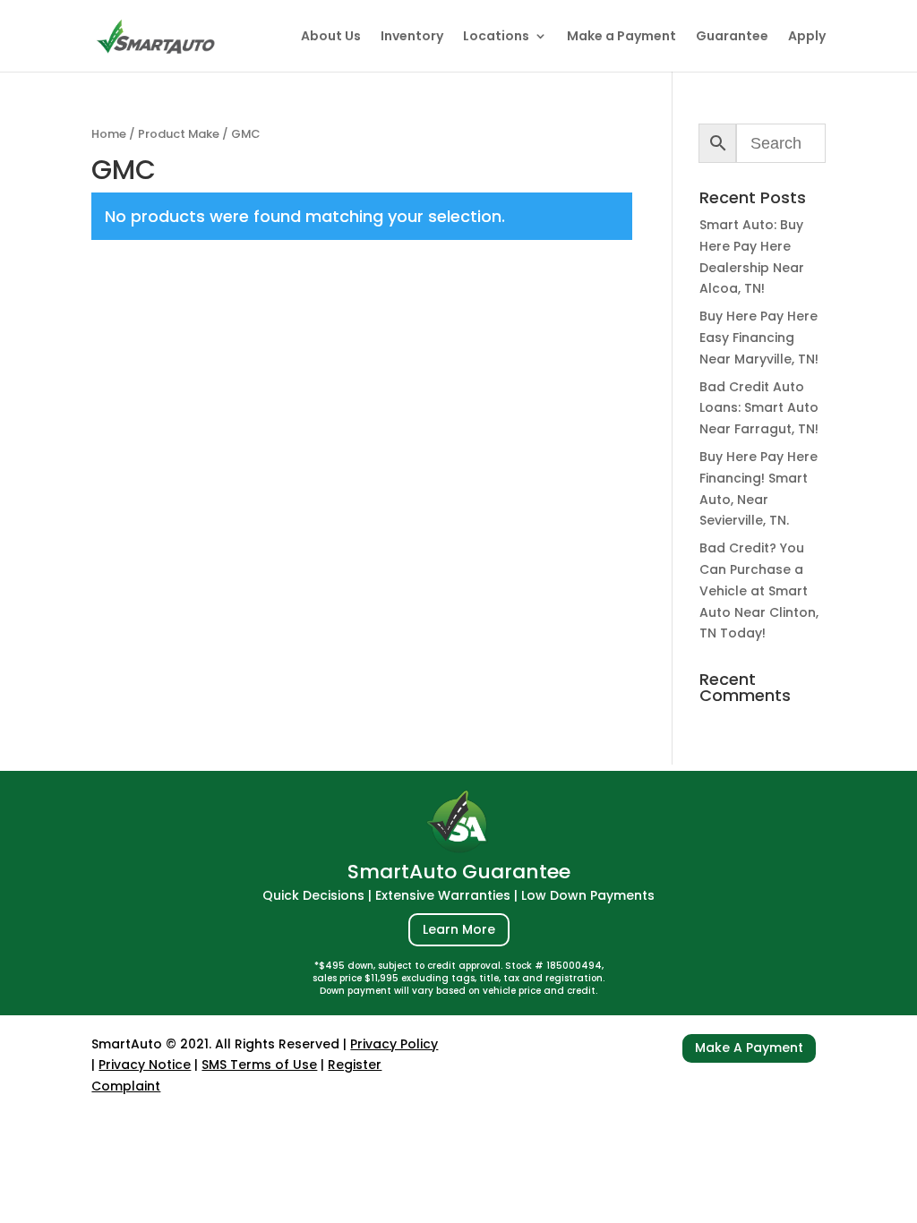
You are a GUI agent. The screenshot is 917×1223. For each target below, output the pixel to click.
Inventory (412, 37)
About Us (331, 37)
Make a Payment (621, 37)
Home (108, 133)
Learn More (459, 929)
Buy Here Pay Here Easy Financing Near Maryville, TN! (758, 337)
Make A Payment (749, 1047)
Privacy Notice (145, 1064)
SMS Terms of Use (259, 1064)
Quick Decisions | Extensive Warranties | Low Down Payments (458, 895)
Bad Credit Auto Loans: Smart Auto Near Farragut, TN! (758, 408)
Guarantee (732, 37)
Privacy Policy (394, 1044)
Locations (496, 37)
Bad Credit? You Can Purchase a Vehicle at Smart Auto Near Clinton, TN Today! (758, 590)
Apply (807, 37)
